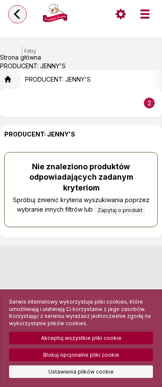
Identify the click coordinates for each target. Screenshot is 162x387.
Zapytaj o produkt (120, 210)
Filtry (30, 51)
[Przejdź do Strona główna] (7, 79)
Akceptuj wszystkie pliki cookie (81, 338)
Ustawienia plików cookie (81, 371)
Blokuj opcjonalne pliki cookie (81, 355)
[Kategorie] (145, 14)
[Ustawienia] (120, 14)
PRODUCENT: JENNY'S (58, 79)
